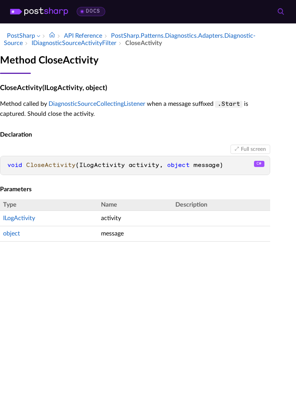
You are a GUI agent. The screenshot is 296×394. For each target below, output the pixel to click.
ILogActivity (19, 218)
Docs (93, 11)
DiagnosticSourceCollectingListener (97, 104)
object (11, 233)
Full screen (253, 149)
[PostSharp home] (39, 11)
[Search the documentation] (280, 11)
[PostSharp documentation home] (52, 36)
